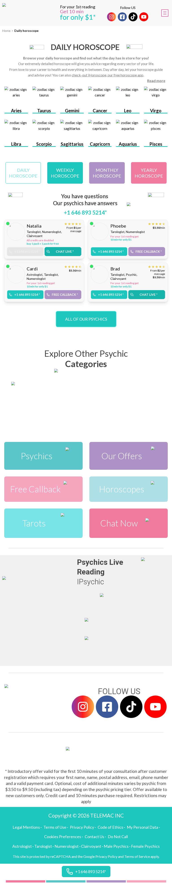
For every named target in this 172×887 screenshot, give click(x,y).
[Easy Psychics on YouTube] (143, 16)
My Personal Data (142, 827)
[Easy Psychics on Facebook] (122, 16)
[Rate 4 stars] (77, 224)
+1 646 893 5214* (85, 212)
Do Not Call (118, 836)
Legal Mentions (26, 827)
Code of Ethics (110, 827)
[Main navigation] (165, 13)
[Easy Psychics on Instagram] (111, 16)
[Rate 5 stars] (80, 224)
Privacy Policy (82, 827)
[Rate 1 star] (66, 224)
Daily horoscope (26, 31)
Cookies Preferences (62, 836)
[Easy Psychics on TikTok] (133, 16)
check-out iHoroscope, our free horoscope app (107, 75)
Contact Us (94, 836)
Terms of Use (54, 827)
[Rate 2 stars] (70, 224)
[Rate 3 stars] (73, 224)
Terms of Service (137, 856)
